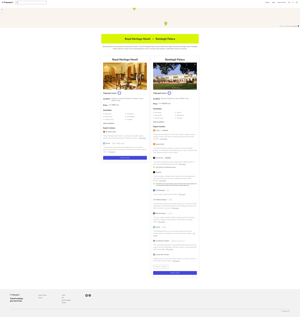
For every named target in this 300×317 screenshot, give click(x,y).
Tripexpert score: (110, 93)
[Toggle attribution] (298, 26)
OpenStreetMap (288, 26)
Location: (106, 99)
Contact (64, 302)
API (289, 2)
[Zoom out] (2, 12)
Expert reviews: (109, 128)
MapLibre (281, 26)
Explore (267, 2)
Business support (66, 300)
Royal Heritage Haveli (125, 59)
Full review (142, 138)
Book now (125, 158)
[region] (150, 18)
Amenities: (107, 110)
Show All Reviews (160, 266)
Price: (105, 105)
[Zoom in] (2, 10)
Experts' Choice (282, 2)
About (273, 2)
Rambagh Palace (175, 59)
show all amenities (108, 123)
